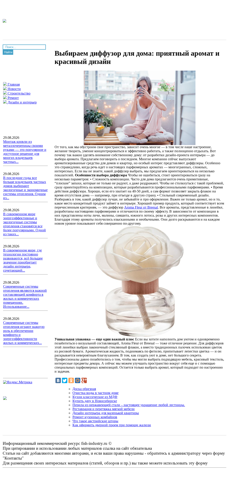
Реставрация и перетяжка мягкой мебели (103, 409)
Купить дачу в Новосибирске (94, 401)
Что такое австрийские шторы (95, 421)
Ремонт (13, 98)
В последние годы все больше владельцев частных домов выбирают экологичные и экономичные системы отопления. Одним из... (25, 188)
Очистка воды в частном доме (95, 393)
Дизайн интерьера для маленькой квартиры (105, 413)
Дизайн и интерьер (22, 102)
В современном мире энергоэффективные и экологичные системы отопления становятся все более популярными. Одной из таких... (24, 224)
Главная (13, 84)
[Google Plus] (84, 380)
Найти (8, 52)
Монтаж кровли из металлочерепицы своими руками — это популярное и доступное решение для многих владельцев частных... (24, 152)
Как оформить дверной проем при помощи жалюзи (111, 425)
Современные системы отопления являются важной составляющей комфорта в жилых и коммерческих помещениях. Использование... (25, 296)
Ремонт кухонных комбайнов (94, 417)
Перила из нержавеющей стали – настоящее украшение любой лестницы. (128, 405)
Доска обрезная (84, 389)
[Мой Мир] (77, 380)
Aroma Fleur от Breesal (141, 207)
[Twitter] (64, 380)
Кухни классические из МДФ (94, 397)
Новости (14, 89)
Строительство (18, 93)
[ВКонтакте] (58, 380)
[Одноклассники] (71, 380)
